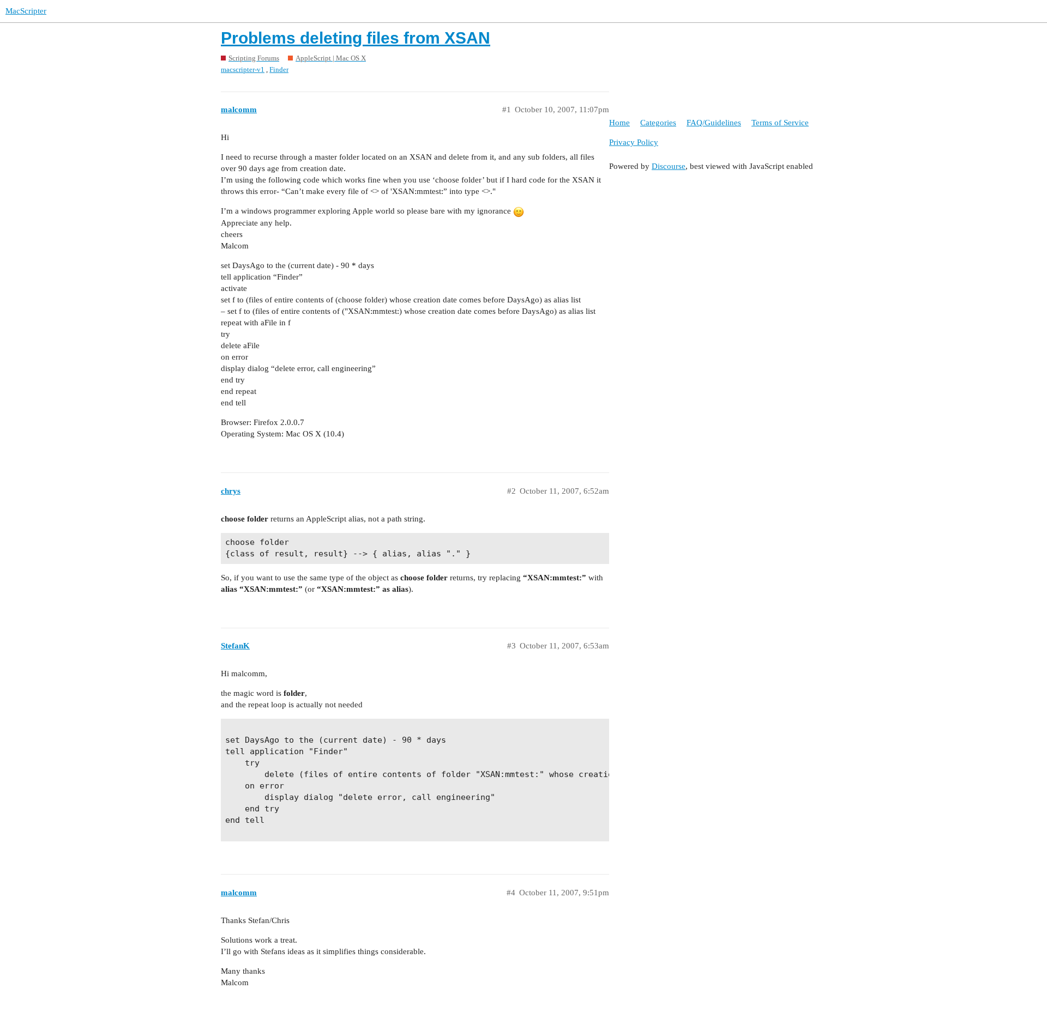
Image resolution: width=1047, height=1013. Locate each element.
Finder (278, 69)
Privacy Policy (633, 142)
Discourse (668, 166)
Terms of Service (780, 122)
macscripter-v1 (242, 69)
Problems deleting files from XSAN (355, 38)
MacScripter (25, 11)
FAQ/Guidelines (714, 122)
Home (619, 122)
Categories (658, 122)
